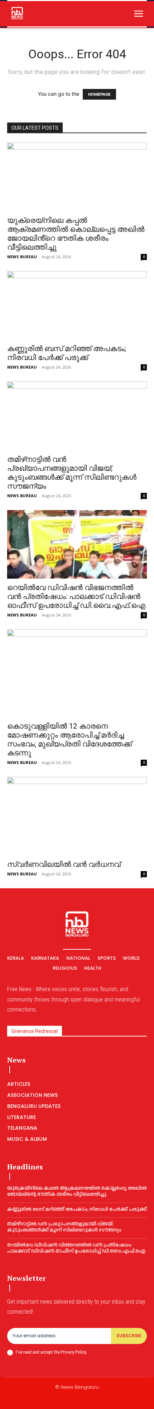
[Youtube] (103, 1399)
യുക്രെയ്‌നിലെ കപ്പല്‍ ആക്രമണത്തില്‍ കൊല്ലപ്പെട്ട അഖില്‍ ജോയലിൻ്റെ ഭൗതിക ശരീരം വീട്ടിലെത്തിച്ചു (75, 233)
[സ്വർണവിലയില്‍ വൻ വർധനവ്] (77, 816)
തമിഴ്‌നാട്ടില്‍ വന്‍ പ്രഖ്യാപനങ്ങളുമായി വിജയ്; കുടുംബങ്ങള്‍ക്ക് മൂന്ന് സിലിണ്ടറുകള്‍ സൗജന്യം (71, 472)
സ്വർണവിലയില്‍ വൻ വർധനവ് (63, 864)
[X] (85, 1399)
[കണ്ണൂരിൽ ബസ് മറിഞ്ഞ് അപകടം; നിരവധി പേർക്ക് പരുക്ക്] (77, 305)
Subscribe (128, 1336)
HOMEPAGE (99, 94)
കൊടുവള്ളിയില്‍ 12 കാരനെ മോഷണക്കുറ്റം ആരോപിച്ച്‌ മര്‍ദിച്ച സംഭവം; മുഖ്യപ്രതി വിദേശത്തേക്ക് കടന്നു (69, 739)
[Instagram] (69, 1399)
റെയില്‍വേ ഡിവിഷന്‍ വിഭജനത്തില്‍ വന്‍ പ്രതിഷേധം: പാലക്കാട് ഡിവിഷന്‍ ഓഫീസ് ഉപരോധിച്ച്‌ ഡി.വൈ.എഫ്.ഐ (76, 596)
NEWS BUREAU (22, 256)
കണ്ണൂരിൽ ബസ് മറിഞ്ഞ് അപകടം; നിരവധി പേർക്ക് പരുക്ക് (66, 353)
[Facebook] (51, 1399)
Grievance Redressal (34, 1031)
